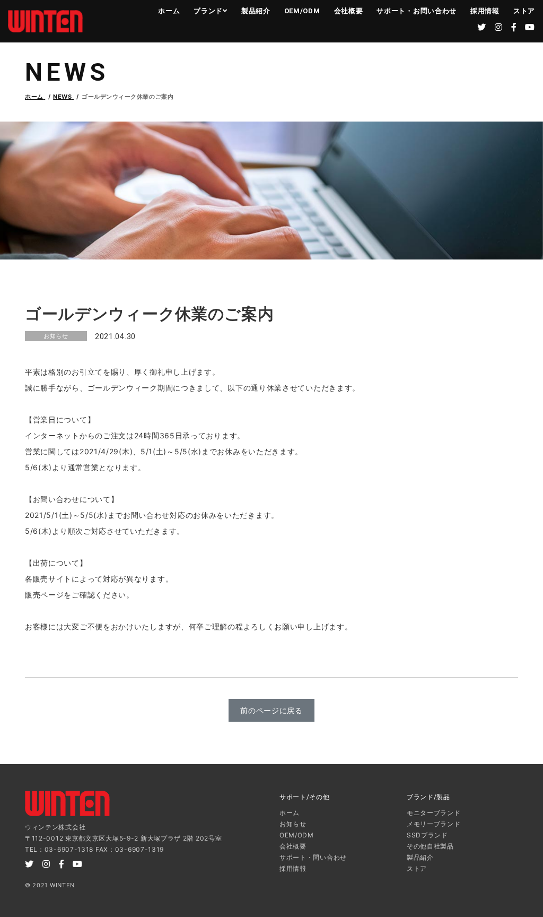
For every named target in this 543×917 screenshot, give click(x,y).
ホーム (169, 11)
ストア (524, 11)
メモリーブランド (434, 824)
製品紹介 (255, 11)
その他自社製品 (430, 846)
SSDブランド (427, 835)
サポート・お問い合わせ (416, 11)
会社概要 (348, 11)
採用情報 (485, 11)
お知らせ (292, 824)
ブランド (208, 11)
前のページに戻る (271, 710)
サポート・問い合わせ (313, 857)
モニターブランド (434, 813)
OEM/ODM (302, 11)
